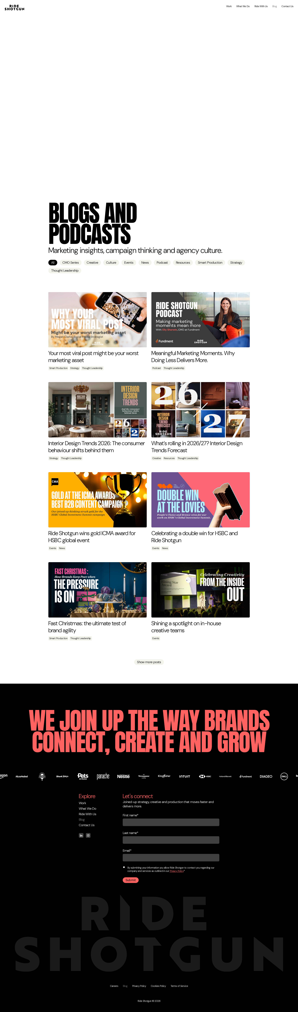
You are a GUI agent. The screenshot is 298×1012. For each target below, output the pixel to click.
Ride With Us (261, 6)
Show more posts (149, 662)
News (145, 262)
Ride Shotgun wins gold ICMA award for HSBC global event (92, 537)
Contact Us (287, 6)
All (52, 262)
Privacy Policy (176, 871)
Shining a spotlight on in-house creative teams (186, 627)
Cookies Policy (158, 986)
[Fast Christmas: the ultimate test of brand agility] (97, 590)
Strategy (236, 262)
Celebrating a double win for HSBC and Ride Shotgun (194, 537)
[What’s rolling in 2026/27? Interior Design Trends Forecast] (200, 409)
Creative (92, 262)
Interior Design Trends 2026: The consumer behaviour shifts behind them (96, 447)
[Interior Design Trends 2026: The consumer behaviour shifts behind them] (97, 409)
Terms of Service (179, 986)
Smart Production (210, 262)
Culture (111, 262)
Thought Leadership (64, 270)
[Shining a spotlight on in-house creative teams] (200, 590)
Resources (183, 262)
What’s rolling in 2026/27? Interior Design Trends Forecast (196, 447)
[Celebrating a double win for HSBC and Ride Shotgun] (200, 500)
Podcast (162, 262)
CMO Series (70, 262)
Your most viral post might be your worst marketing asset (93, 357)
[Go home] (14, 4)
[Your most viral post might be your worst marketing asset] (97, 319)
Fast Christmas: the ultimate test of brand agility (87, 627)
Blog (274, 6)
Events (128, 262)
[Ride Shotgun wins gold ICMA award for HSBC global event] (97, 500)
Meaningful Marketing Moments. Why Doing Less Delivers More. (193, 357)
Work (229, 6)
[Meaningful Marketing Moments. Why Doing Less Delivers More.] (200, 319)
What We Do (243, 6)
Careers (114, 986)
